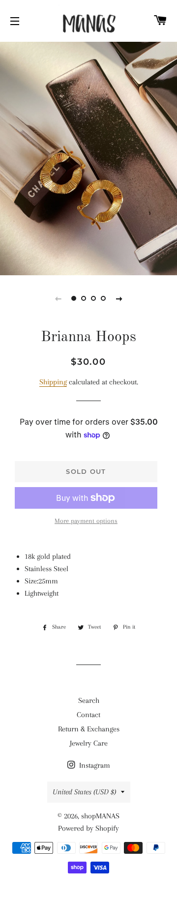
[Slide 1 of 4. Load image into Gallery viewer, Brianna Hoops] (74, 298)
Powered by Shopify (88, 828)
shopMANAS (100, 815)
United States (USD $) (84, 791)
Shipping (53, 381)
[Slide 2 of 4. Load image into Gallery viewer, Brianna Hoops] (83, 298)
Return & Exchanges (88, 728)
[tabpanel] (88, 157)
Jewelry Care (89, 743)
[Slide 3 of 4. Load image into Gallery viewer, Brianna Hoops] (93, 298)
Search (88, 700)
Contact (88, 714)
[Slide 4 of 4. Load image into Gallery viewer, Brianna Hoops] (103, 298)
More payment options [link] (86, 520)
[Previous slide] (58, 298)
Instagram (93, 765)
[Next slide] (119, 298)
